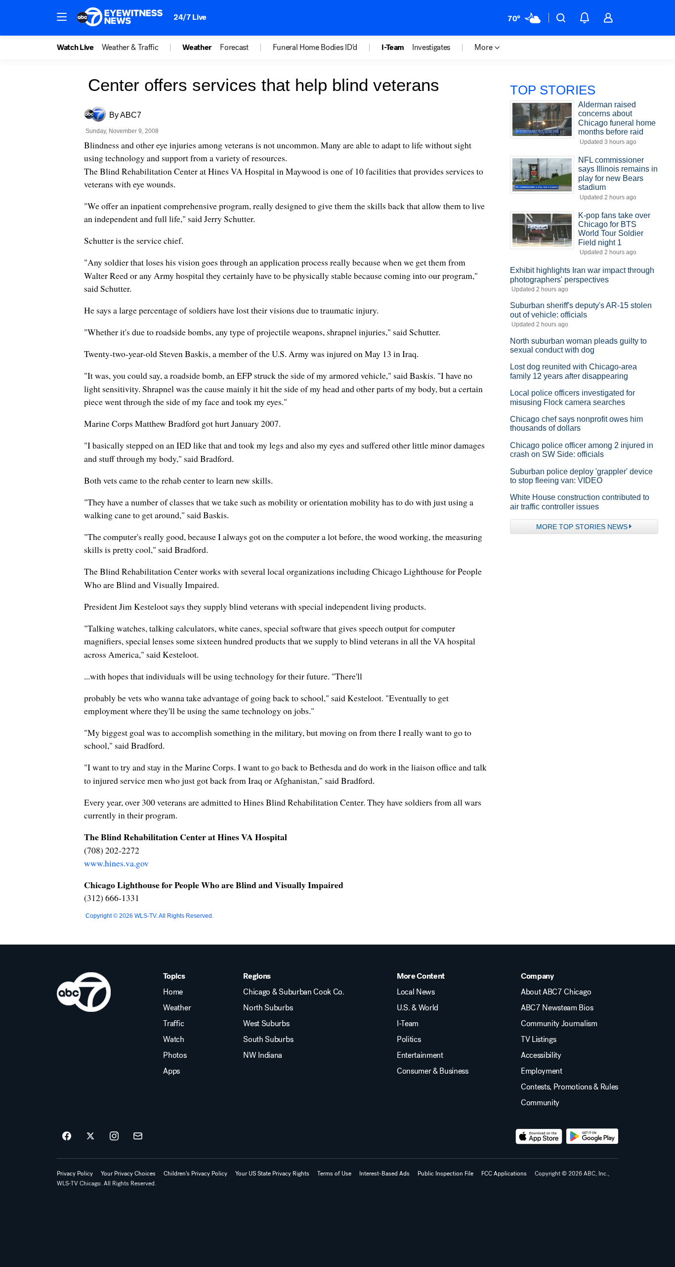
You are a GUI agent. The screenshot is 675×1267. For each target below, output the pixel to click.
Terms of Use (334, 1173)
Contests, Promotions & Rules (569, 1087)
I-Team (408, 1024)
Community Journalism (559, 1024)
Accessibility (541, 1055)
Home (173, 992)
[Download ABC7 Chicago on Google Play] (592, 1136)
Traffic (173, 1024)
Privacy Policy (75, 1173)
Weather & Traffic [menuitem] (130, 47)
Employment (541, 1071)
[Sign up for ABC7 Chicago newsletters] (138, 1136)
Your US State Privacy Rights (272, 1173)
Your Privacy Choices (128, 1173)
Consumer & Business (432, 1071)
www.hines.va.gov (116, 863)
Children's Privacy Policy (195, 1173)
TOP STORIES (552, 90)
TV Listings (538, 1039)
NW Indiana (262, 1055)
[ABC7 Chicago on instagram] (114, 1136)
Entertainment (420, 1055)
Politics (409, 1039)
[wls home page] (84, 992)
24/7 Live (190, 17)
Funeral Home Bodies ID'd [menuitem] (315, 47)
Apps (171, 1071)
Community (540, 1103)
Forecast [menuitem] (234, 47)
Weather (177, 1008)
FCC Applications (504, 1173)
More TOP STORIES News (582, 527)
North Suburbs (268, 1008)
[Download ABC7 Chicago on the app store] (539, 1136)
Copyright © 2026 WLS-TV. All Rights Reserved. (149, 915)
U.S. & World (417, 1008)
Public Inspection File (445, 1173)
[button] (61, 17)
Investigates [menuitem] (431, 47)
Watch (173, 1039)
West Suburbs (266, 1024)
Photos (174, 1055)
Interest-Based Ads (384, 1173)
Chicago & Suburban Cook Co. (293, 992)
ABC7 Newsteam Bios (557, 1008)
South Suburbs (268, 1039)
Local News (416, 992)
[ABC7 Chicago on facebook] (67, 1136)
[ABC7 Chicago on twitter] (90, 1136)
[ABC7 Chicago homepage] (120, 18)
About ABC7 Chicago (556, 992)
